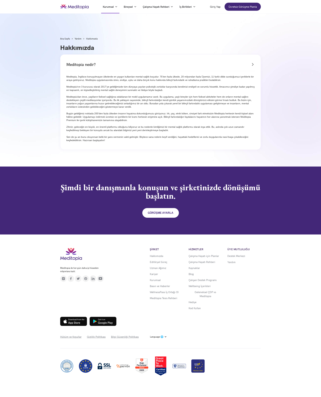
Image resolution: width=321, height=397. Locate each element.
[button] (158, 337)
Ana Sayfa (65, 38)
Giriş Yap (215, 6)
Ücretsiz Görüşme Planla (243, 6)
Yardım (78, 38)
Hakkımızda (92, 38)
